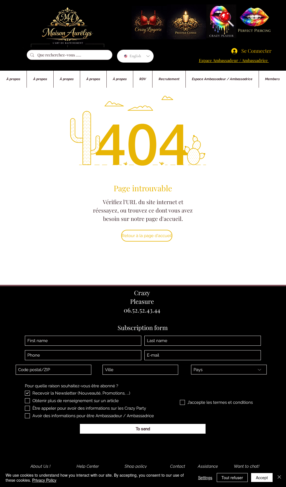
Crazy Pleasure (142, 296)
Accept (262, 477)
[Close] (279, 477)
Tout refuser (232, 477)
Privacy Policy (44, 480)
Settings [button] (205, 477)
